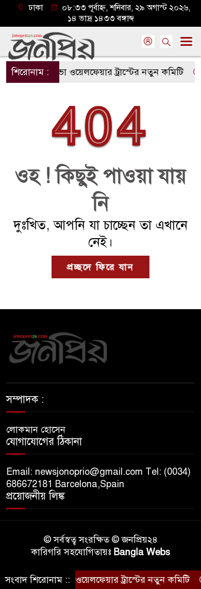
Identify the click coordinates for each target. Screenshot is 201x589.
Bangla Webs (142, 552)
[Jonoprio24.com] (57, 347)
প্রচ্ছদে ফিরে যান (100, 267)
